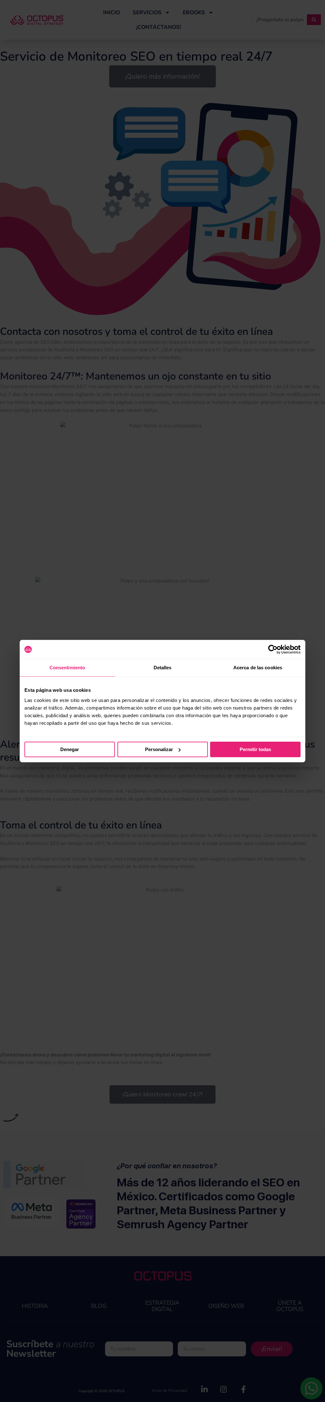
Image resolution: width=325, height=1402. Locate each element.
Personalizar (159, 749)
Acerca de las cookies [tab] (257, 667)
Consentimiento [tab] (67, 667)
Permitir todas (255, 749)
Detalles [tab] (163, 667)
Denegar (69, 749)
